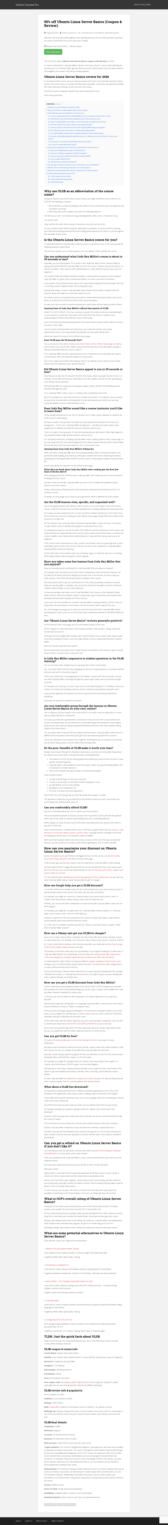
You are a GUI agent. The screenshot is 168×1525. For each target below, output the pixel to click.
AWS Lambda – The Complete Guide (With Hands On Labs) (69, 1281)
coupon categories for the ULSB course (105, 961)
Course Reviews (87, 33)
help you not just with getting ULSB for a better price (88, 877)
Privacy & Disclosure (142, 5)
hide (58, 104)
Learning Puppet (52, 1300)
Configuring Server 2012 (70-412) (59, 1320)
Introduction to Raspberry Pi (57, 1265)
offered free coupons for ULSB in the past (84, 1078)
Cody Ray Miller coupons (66, 1505)
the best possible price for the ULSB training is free (73, 1040)
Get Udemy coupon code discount (74, 1382)
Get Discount (53, 51)
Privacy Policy (41, 1521)
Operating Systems (112, 33)
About (18, 1521)
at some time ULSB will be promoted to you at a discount (88, 1023)
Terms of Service (57, 1521)
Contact (28, 1521)
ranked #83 (54, 1407)
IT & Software (99, 33)
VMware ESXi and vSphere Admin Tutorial (62, 1248)
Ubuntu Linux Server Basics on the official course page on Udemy (95, 344)
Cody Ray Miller (50, 1505)
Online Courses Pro (27, 4)
